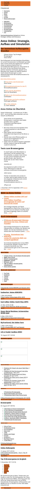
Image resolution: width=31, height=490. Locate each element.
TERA (5, 432)
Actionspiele (7, 28)
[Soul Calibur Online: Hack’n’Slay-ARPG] (13, 297)
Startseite (7, 11)
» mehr (10, 213)
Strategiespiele (8, 25)
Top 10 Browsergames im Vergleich (13, 459)
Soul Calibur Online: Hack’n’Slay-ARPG (14, 302)
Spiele (6, 12)
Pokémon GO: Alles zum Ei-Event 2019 (15, 377)
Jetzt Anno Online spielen (8, 79)
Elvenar (6, 435)
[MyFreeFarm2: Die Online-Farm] (12, 318)
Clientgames (7, 31)
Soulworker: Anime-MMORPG (11, 292)
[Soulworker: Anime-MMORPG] (15, 288)
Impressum (7, 488)
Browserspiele (6, 403)
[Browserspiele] (15, 398)
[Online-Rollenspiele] (8, 443)
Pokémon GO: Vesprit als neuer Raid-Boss (16, 368)
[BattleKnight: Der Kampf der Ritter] (12, 419)
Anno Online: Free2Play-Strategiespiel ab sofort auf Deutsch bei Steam (14, 201)
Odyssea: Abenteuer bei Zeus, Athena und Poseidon (16, 221)
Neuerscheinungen (9, 19)
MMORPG (7, 21)
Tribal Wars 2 (8, 440)
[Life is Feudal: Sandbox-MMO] (12, 327)
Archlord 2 (7, 437)
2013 (11, 262)
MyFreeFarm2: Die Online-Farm (12, 322)
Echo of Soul (7, 426)
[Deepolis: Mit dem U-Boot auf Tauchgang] (14, 413)
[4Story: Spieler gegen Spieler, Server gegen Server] (15, 418)
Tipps (5, 15)
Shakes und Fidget (9, 434)
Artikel (6, 17)
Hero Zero (7, 431)
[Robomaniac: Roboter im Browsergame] (15, 412)
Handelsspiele (8, 265)
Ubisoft (13, 260)
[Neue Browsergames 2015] (17, 393)
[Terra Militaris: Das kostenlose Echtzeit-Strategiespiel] (13, 410)
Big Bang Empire (9, 439)
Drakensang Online (9, 428)
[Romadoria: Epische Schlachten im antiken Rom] (14, 409)
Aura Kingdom (8, 429)
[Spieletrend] (15, 8)
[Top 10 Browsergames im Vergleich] (15, 454)
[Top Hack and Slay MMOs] (15, 395)
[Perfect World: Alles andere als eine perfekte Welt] (14, 415)
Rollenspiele (7, 23)
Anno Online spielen (10, 266)
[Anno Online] (17, 256)
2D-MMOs (10, 263)
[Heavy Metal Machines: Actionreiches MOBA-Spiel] (14, 306)
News (5, 14)
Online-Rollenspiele (8, 448)
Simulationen (8, 26)
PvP (5, 32)
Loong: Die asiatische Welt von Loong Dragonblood (15, 239)
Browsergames (8, 29)
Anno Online (11, 257)
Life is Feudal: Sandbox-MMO (11, 332)
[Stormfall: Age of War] (15, 416)
